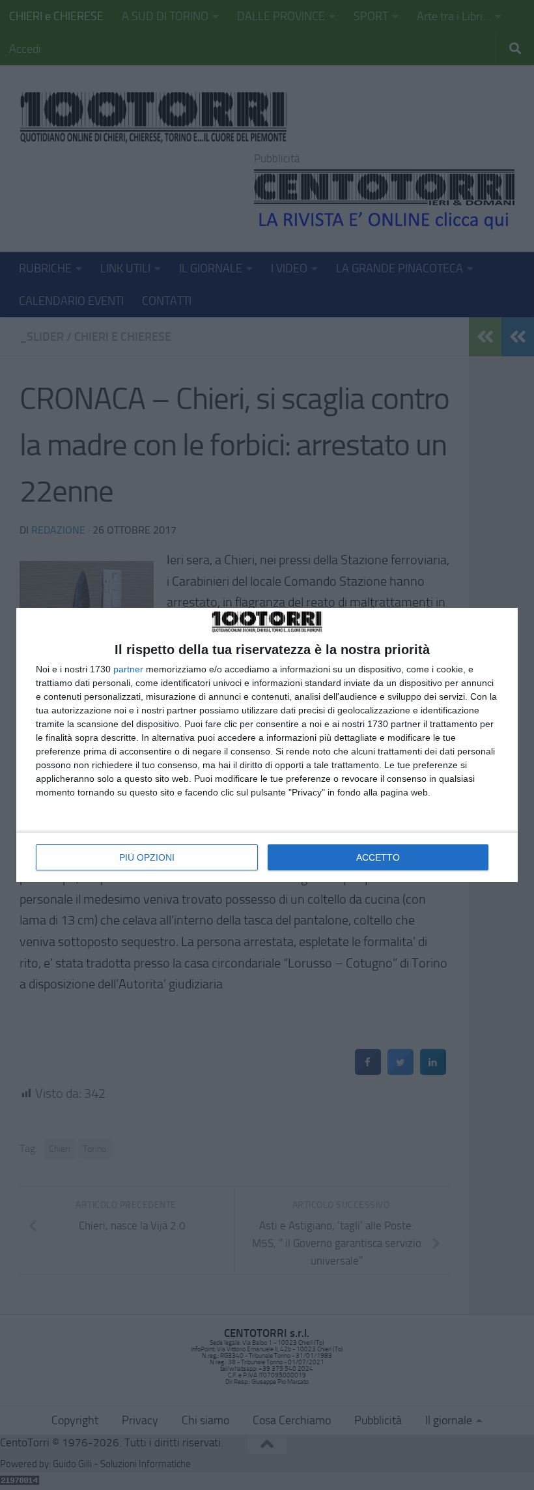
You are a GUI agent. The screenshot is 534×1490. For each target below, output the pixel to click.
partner (128, 669)
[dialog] (267, 745)
